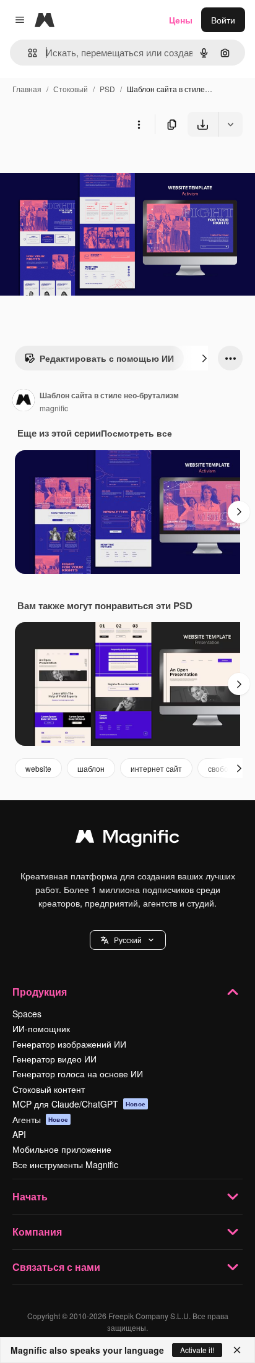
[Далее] (204, 358)
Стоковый (70, 88)
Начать (30, 1196)
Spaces (26, 1013)
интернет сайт (156, 768)
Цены (180, 20)
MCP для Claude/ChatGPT (78, 1104)
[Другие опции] (138, 124)
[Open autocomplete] (28, 53)
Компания (37, 1231)
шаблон (91, 768)
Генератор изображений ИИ (69, 1044)
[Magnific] (127, 839)
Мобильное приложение (61, 1149)
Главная (26, 88)
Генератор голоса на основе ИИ (77, 1073)
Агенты (40, 1119)
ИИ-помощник (41, 1028)
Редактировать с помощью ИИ (107, 358)
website (38, 768)
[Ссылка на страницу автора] (23, 401)
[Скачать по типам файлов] (230, 124)
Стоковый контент (48, 1089)
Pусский (128, 939)
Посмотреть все (136, 433)
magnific (54, 408)
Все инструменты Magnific (65, 1164)
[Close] (237, 1350)
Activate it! (197, 1349)
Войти (223, 20)
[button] (128, 940)
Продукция (39, 992)
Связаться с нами (56, 1267)
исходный (83, 165)
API (19, 1134)
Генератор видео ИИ (54, 1059)
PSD (107, 88)
